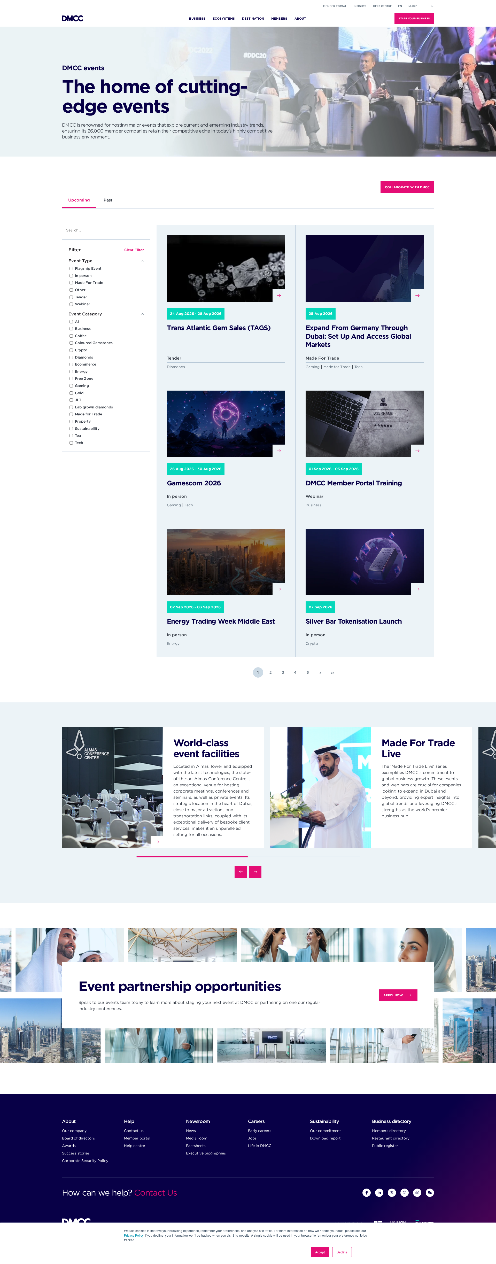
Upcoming (79, 200)
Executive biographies (206, 1153)
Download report (325, 1138)
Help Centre (382, 5)
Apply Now (393, 995)
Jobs (252, 1138)
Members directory (389, 1131)
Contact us (134, 1131)
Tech (79, 443)
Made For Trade (89, 283)
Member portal (335, 5)
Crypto (81, 350)
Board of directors (78, 1138)
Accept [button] (320, 1252)
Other (80, 290)
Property (83, 421)
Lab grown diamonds (94, 407)
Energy (81, 371)
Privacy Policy (133, 1235)
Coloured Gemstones (94, 343)
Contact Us (155, 1193)
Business (83, 329)
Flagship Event (88, 268)
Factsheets (196, 1146)
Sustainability (87, 428)
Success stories (76, 1153)
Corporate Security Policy (85, 1161)
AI (77, 322)
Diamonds (84, 357)
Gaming (82, 386)
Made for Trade (88, 414)
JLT (78, 400)
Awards (69, 1146)
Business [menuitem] (197, 18)
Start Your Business (414, 18)
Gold (79, 393)
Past (108, 200)
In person (83, 276)
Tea (78, 435)
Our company (74, 1131)
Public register (385, 1146)
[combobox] (421, 6)
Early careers (259, 1131)
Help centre (134, 1146)
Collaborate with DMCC (407, 187)
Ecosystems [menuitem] (224, 18)
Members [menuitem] (279, 18)
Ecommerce (85, 364)
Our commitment (325, 1131)
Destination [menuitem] (253, 18)
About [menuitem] (300, 18)
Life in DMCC (259, 1146)
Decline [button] (342, 1252)
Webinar (82, 304)
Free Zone (84, 378)
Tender (81, 297)
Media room (196, 1138)
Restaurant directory (390, 1138)
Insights (360, 5)
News (191, 1131)
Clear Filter (134, 250)
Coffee (81, 336)
